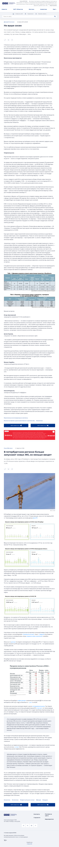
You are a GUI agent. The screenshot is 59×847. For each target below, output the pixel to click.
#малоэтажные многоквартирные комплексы (16, 418)
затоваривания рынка (38, 706)
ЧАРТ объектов (18, 9)
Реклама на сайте (48, 814)
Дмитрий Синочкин (9, 22)
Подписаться (30, 13)
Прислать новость (42, 13)
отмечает (39, 708)
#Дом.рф (38, 800)
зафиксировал (22, 700)
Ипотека (31, 9)
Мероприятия (49, 819)
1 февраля (41, 634)
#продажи (45, 800)
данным (13, 642)
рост (30, 702)
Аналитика (43, 9)
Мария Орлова (53, 5)
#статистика (15, 800)
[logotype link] (8, 3)
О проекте (37, 817)
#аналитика (39, 420)
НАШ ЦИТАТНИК (23, 1)
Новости (4, 9)
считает (17, 747)
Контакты (37, 814)
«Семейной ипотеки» (28, 634)
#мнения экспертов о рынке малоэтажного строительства (19, 420)
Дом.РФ (35, 518)
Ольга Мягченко (8, 448)
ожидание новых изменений (34, 636)
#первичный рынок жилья (27, 800)
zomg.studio (29, 843)
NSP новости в (15, 425)
